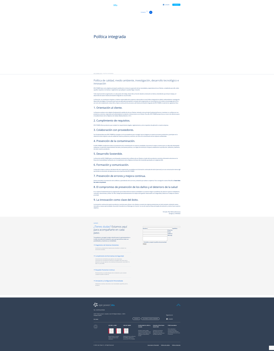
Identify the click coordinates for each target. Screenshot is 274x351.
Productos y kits (105, 12)
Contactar (176, 4)
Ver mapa (96, 319)
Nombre (145, 228)
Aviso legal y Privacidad (153, 345)
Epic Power (117, 12)
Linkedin (137, 12)
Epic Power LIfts (98, 73)
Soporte (111, 12)
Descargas (129, 12)
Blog (133, 12)
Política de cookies (165, 345)
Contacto (143, 12)
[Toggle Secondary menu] (150, 12)
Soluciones (96, 12)
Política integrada (176, 345)
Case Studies (123, 12)
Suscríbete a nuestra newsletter (150, 318)
